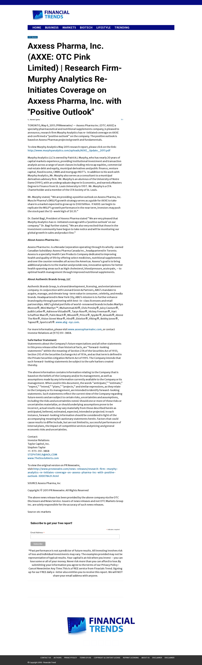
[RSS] (39, 2)
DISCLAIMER (169, 658)
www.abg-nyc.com (67, 322)
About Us (145, 658)
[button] (171, 27)
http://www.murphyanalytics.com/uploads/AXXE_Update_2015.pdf (69, 150)
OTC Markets (32, 37)
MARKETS (69, 27)
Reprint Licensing (131, 658)
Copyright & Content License (107, 658)
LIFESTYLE (103, 27)
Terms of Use (85, 658)
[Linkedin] (34, 2)
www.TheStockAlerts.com (43, 458)
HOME (36, 27)
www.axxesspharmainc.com (85, 329)
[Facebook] (30, 2)
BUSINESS (52, 27)
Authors (58, 658)
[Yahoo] (48, 2)
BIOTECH (86, 27)
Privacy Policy (70, 658)
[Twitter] (43, 2)
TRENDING (121, 27)
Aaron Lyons (35, 119)
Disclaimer (157, 658)
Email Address (38, 532)
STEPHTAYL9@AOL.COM (42, 454)
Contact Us (45, 658)
